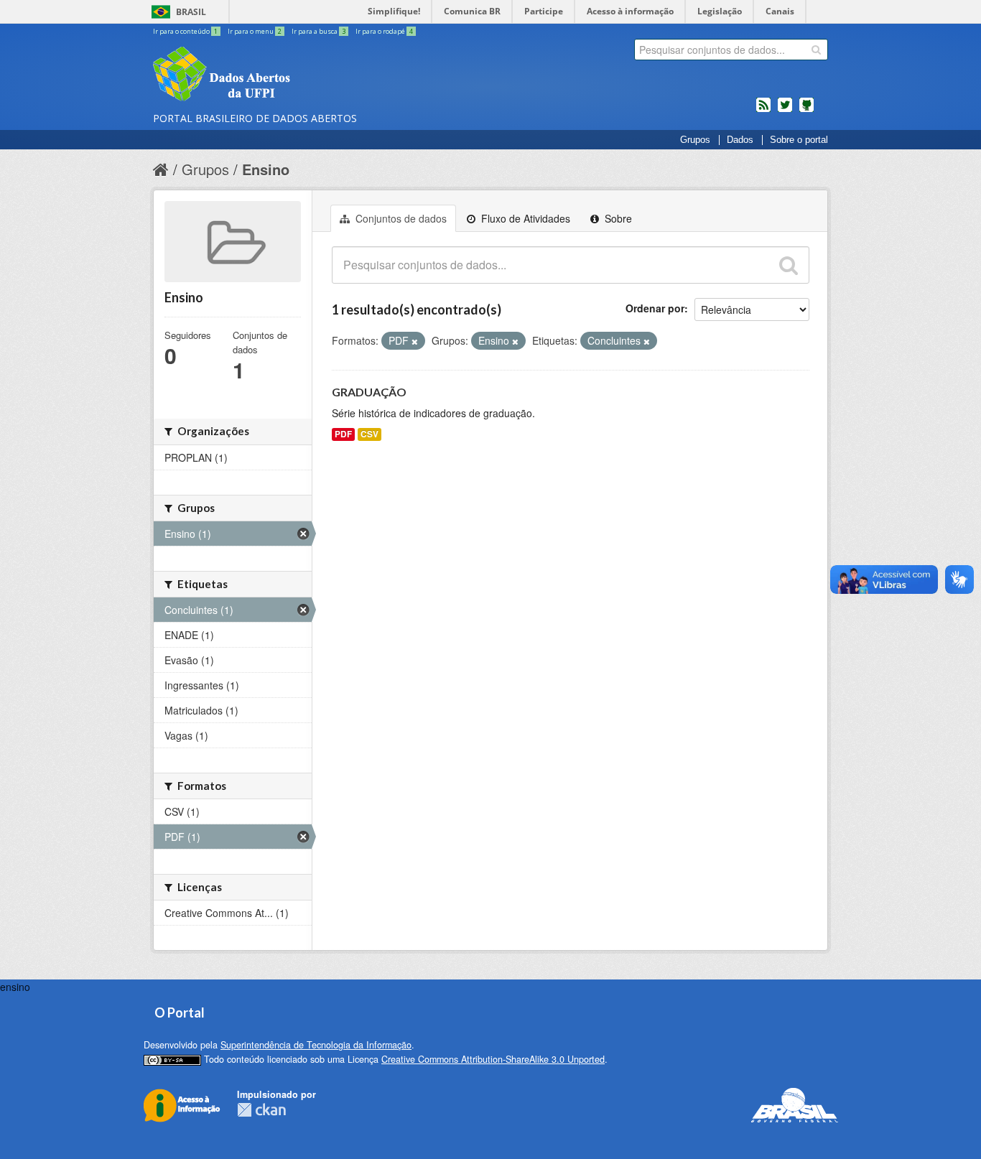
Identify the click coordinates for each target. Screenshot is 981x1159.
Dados (740, 140)
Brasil (191, 12)
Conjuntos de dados (400, 218)
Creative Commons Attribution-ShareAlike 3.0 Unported (493, 1059)
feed (763, 111)
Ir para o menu (255, 31)
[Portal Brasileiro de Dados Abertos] (307, 75)
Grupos (695, 140)
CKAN (261, 1109)
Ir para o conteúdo (185, 31)
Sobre (617, 218)
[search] (816, 49)
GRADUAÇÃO (369, 392)
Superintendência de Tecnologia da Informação (316, 1044)
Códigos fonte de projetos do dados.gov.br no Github (806, 111)
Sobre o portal (799, 140)
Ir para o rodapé (384, 31)
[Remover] (415, 341)
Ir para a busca (318, 31)
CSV (369, 434)
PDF (343, 434)
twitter (785, 111)
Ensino (265, 169)
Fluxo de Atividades (524, 218)
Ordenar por (655, 308)
